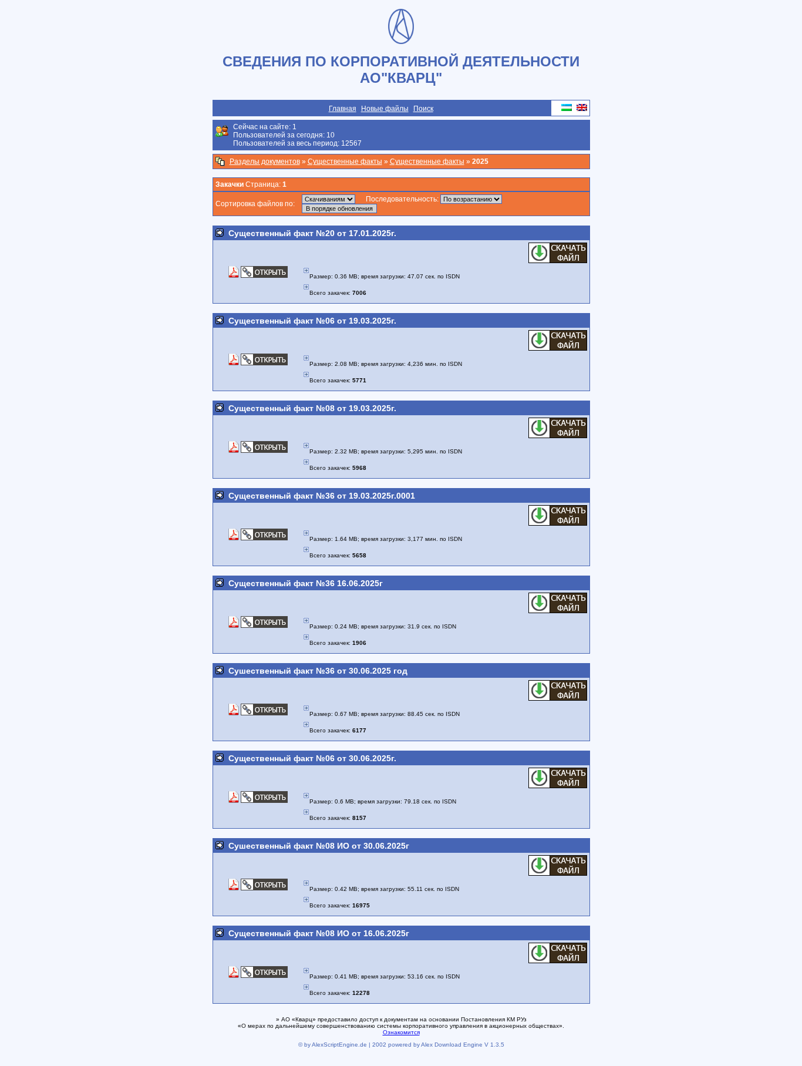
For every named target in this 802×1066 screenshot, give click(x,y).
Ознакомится (401, 1032)
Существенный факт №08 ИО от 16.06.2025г (318, 933)
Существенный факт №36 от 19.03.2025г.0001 (321, 495)
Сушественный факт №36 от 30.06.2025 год (317, 670)
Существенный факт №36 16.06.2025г (305, 583)
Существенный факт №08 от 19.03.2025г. (312, 408)
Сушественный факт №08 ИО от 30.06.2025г (318, 845)
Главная (342, 109)
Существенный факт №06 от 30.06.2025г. (312, 758)
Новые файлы (385, 109)
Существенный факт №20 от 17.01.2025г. (312, 233)
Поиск (423, 109)
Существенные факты (345, 161)
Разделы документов (265, 161)
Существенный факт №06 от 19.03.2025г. (312, 320)
